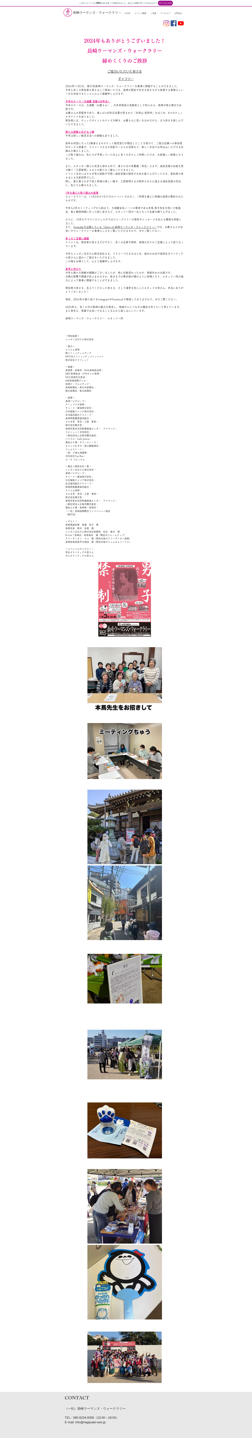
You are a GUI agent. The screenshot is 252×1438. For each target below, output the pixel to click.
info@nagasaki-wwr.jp (90, 1422)
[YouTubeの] (181, 23)
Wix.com (116, 1432)
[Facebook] (174, 23)
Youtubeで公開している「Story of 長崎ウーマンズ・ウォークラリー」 (115, 227)
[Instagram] (166, 23)
